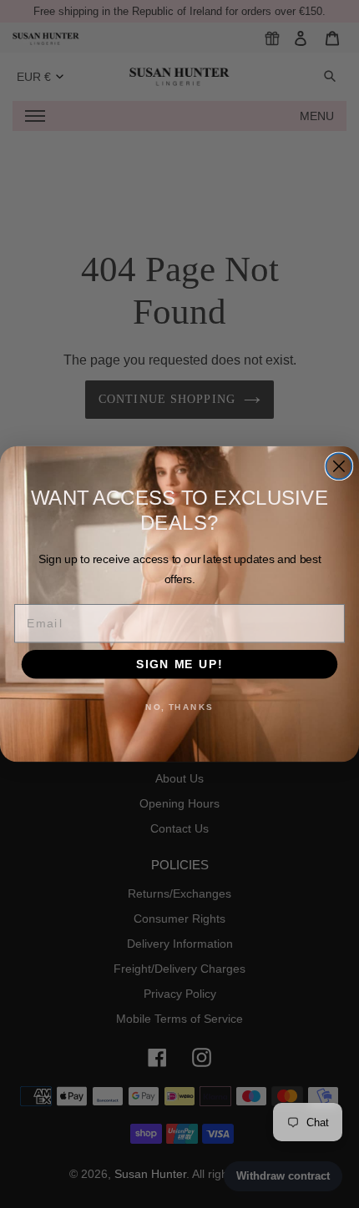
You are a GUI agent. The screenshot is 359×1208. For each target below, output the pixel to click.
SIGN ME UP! (179, 663)
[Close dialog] (338, 466)
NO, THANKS (179, 707)
